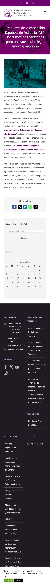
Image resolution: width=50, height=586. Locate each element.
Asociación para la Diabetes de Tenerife (36, 332)
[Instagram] (6, 373)
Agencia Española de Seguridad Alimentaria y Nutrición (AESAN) (13, 546)
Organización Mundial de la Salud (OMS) (11, 530)
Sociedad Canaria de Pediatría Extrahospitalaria (12, 480)
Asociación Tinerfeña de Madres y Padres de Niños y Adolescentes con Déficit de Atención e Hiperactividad (36, 391)
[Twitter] (10, 252)
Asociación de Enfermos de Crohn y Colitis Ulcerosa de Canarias (36, 367)
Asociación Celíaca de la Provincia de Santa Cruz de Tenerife (36, 348)
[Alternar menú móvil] (45, 12)
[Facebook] (6, 252)
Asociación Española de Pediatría (10, 448)
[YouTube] (17, 367)
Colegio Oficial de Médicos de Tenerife (12, 494)
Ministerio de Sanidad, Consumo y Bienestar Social (13, 509)
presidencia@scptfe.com (15, 349)
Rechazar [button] (19, 580)
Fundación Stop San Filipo (35, 423)
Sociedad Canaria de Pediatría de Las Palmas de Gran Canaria (13, 564)
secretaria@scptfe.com (15, 345)
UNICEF (8, 519)
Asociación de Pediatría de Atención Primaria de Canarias (12, 464)
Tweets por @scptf (35, 444)
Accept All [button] (8, 580)
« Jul (7, 295)
